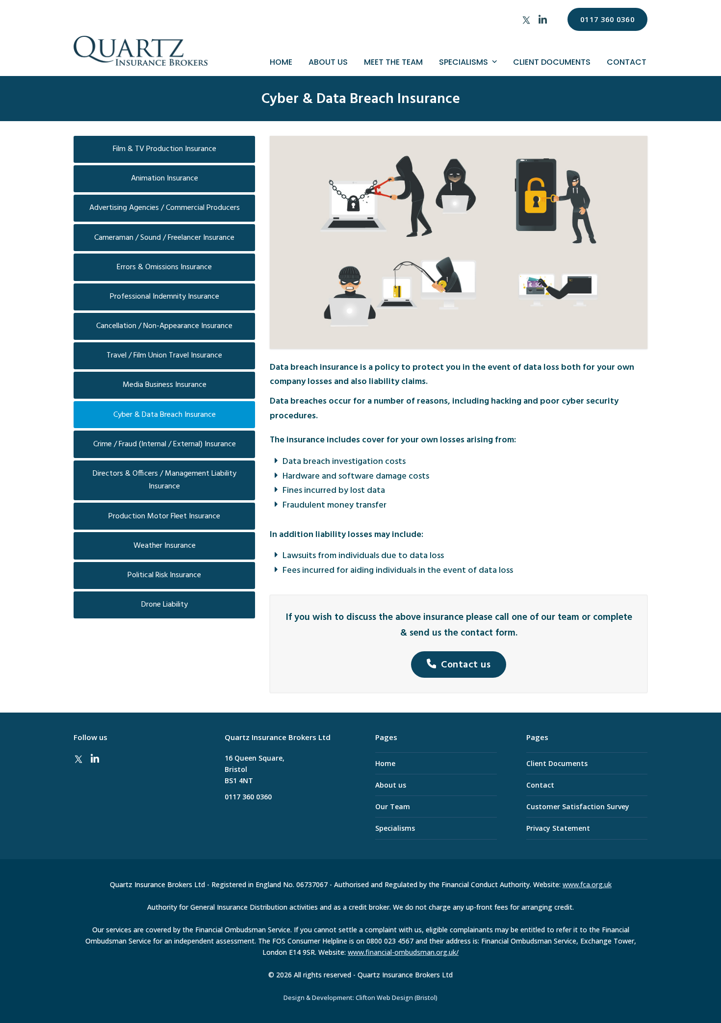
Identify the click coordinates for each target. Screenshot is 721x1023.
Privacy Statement (558, 828)
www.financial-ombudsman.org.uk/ (403, 952)
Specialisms (395, 828)
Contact (540, 785)
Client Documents (557, 763)
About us (390, 785)
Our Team (392, 806)
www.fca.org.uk (587, 884)
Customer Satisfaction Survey (577, 806)
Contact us (465, 665)
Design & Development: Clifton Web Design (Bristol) (360, 998)
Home (385, 763)
